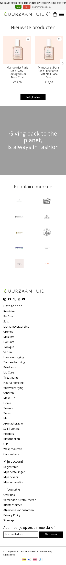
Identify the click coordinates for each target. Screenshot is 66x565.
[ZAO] (46, 264)
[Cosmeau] (19, 217)
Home (7, 403)
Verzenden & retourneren (19, 500)
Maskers (8, 337)
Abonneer (51, 534)
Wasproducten (12, 449)
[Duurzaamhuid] (24, 14)
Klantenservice (12, 505)
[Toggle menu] (61, 14)
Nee (27, 7)
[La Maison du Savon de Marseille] (46, 233)
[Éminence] (19, 233)
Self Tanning (11, 428)
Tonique (8, 347)
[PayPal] (40, 560)
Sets (6, 321)
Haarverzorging (13, 383)
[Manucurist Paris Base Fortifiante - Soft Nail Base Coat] (49, 50)
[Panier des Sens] (46, 248)
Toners (8, 408)
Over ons (9, 495)
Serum (7, 352)
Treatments (10, 377)
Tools (7, 413)
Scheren (8, 393)
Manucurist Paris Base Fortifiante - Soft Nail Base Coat (49, 72)
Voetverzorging (13, 388)
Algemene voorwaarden (18, 510)
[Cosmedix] (46, 217)
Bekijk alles (33, 97)
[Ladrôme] (19, 248)
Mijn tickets (10, 477)
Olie (5, 444)
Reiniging (9, 311)
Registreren (10, 467)
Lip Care (8, 372)
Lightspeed (9, 554)
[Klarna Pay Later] (35, 560)
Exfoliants (9, 367)
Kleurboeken (11, 439)
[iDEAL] (24, 560)
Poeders (8, 434)
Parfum (8, 316)
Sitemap (8, 520)
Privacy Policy (11, 515)
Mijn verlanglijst (13, 482)
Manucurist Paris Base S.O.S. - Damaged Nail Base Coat (17, 72)
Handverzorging (13, 357)
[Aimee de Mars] (19, 201)
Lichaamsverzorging (16, 326)
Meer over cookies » (41, 7)
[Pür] (19, 264)
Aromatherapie (13, 423)
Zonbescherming (14, 362)
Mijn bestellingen (14, 472)
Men (6, 418)
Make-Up (9, 398)
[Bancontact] (30, 560)
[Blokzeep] (46, 201)
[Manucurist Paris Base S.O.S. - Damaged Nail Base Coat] (17, 50)
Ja (18, 7)
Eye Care (8, 342)
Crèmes (8, 332)
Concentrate (11, 454)
